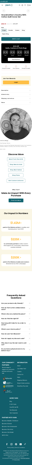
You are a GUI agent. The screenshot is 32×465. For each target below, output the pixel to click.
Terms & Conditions (20, 447)
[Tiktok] (25, 444)
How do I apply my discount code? (13, 338)
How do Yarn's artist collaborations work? (13, 308)
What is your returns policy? (11, 329)
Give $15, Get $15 (14, 407)
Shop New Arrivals (16, 164)
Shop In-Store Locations (23, 383)
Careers (19, 371)
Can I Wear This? (21, 368)
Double (11, 30)
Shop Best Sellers (16, 170)
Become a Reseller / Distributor (10, 420)
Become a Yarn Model (7, 432)
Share (3, 102)
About (19, 365)
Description (4, 90)
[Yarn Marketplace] (9, 5)
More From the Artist (16, 159)
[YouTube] (21, 444)
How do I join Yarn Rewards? (10, 334)
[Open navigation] (2, 5)
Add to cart (16, 38)
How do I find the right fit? (10, 318)
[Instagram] (11, 444)
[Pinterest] (16, 444)
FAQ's (18, 377)
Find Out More (16, 200)
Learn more (2, 149)
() (30, 5)
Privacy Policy (10, 447)
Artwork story (5, 94)
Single (4, 30)
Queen (17, 30)
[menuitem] (20, 5)
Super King (5, 34)
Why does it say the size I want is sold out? (13, 343)
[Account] (22, 5)
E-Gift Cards (13, 404)
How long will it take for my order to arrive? (13, 323)
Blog (11, 401)
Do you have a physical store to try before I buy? (13, 349)
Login (16, 82)
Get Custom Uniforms (15, 180)
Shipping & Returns (22, 380)
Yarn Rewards (13, 410)
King (23, 30)
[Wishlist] (25, 5)
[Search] (20, 5)
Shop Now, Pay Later (22, 386)
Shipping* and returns (7, 98)
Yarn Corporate (14, 413)
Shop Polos (16, 175)
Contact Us (20, 374)
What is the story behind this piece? (13, 314)
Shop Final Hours (16, 59)
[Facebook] (7, 444)
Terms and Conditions (25, 458)
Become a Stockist (7, 423)
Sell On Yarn (5, 435)
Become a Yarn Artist (7, 429)
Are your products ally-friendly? (12, 303)
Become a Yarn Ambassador (9, 426)
